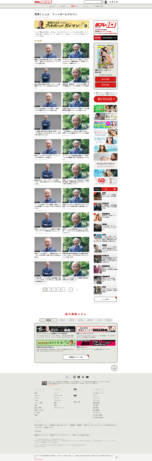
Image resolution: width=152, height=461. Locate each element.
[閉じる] (116, 457)
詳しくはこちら (39, 459)
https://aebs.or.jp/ (53, 384)
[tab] (48, 320)
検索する (101, 2)
